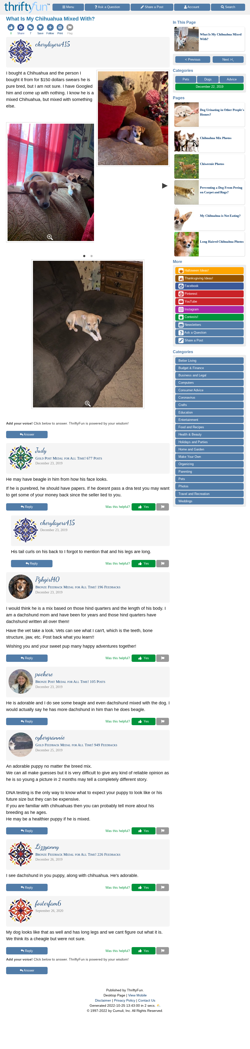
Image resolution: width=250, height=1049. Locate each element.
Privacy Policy (124, 1000)
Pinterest (190, 293)
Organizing (186, 464)
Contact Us (146, 1000)
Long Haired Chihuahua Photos (222, 241)
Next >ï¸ (228, 59)
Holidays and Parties (193, 442)
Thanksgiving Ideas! (196, 278)
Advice (232, 79)
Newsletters (192, 325)
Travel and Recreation (193, 494)
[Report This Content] (162, 507)
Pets (186, 79)
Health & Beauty (190, 434)
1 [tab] (84, 255)
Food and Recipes (191, 427)
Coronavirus (186, 397)
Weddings (185, 501)
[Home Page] (27, 3)
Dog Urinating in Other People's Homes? (222, 112)
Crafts (182, 405)
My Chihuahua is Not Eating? (220, 216)
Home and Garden (191, 449)
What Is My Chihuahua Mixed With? (220, 37)
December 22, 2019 (209, 86)
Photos (183, 486)
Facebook (191, 286)
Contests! (191, 317)
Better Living (187, 360)
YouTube (190, 301)
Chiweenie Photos (212, 164)
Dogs (208, 79)
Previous (11, 185)
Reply (29, 507)
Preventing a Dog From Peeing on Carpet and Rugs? (221, 190)
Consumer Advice (190, 390)
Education (185, 412)
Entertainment (188, 420)
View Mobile (137, 995)
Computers (186, 382)
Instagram (191, 309)
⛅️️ (158, 1005)
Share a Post (193, 340)
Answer (29, 434)
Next (164, 185)
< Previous (192, 59)
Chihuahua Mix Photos (215, 138)
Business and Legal (192, 375)
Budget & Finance (191, 368)
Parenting (185, 471)
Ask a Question (195, 332)
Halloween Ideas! (194, 271)
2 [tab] (91, 255)
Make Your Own (189, 457)
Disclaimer (103, 1000)
